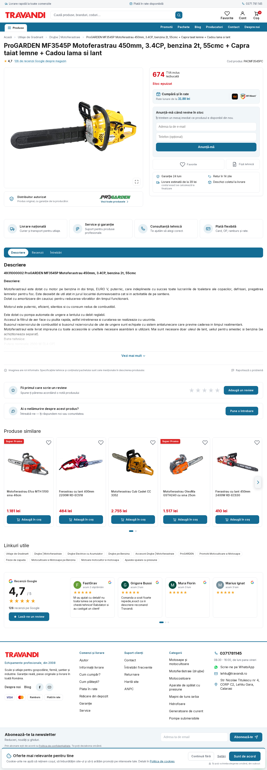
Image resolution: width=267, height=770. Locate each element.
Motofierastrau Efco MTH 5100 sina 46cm (27, 493)
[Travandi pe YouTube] (49, 687)
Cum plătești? (89, 682)
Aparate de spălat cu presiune (184, 687)
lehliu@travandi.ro (233, 673)
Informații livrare (91, 667)
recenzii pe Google (24, 608)
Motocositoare (180, 678)
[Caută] (178, 15)
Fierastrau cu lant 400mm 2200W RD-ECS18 (76, 493)
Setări (221, 756)
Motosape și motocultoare (179, 662)
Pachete (184, 27)
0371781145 (231, 653)
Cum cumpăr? (89, 674)
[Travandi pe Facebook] (40, 687)
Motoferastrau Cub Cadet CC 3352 (131, 493)
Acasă (8, 37)
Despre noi (252, 27)
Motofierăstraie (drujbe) (186, 671)
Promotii (166, 27)
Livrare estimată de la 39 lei (179, 181)
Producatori (214, 27)
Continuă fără (201, 756)
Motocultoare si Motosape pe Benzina (53, 560)
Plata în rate (88, 689)
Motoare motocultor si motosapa (100, 560)
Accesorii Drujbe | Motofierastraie (154, 553)
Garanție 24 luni (171, 176)
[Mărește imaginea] (137, 182)
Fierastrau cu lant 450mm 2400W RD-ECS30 (232, 493)
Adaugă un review (241, 390)
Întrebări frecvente (138, 667)
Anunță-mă (206, 147)
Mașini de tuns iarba (184, 697)
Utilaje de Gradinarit (30, 37)
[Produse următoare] (258, 482)
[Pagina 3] (168, 622)
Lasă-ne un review (31, 616)
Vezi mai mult (131, 356)
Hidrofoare (177, 704)
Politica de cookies (162, 761)
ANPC (129, 689)
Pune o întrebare (242, 411)
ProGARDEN (187, 553)
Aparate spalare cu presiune (141, 560)
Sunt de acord (245, 756)
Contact (233, 27)
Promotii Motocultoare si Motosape (220, 553)
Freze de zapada (16, 560)
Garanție (85, 703)
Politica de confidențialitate (54, 745)
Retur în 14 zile (222, 176)
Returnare (131, 674)
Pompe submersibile (184, 718)
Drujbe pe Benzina (119, 553)
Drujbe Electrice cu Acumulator (85, 553)
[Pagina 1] (131, 531)
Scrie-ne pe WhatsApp (237, 667)
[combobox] (116, 15)
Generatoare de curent (186, 711)
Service (84, 710)
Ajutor (84, 660)
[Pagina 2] (136, 531)
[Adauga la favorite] (48, 442)
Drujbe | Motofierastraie (64, 37)
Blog (198, 27)
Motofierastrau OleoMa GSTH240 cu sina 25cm (179, 493)
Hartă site (131, 682)
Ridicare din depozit (93, 696)
